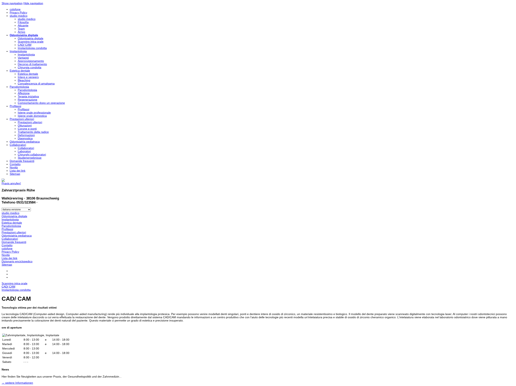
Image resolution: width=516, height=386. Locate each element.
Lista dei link (17, 170)
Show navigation (12, 3)
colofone (15, 9)
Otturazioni (25, 125)
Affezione (24, 93)
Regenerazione (27, 99)
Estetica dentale (20, 70)
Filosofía (23, 22)
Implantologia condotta (32, 48)
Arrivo (21, 31)
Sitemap (15, 173)
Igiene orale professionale (34, 112)
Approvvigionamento (31, 61)
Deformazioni (26, 135)
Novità (14, 167)
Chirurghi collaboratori (32, 154)
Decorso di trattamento (32, 64)
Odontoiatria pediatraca (25, 141)
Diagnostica (25, 138)
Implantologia (18, 51)
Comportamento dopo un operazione (41, 102)
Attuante (23, 25)
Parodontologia (19, 86)
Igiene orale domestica (32, 115)
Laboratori (24, 151)
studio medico (18, 15)
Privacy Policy (18, 12)
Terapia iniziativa (28, 96)
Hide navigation (33, 3)
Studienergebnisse (30, 157)
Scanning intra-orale (31, 41)
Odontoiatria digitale (24, 35)
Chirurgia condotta (29, 67)
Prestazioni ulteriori (22, 119)
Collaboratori (18, 144)
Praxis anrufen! (11, 183)
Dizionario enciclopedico (17, 261)
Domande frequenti (22, 161)
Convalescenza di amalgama (36, 83)
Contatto (15, 164)
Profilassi (15, 106)
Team (21, 28)
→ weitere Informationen (17, 382)
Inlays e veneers (28, 77)
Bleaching (24, 80)
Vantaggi (23, 57)
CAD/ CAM (24, 44)
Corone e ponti (27, 128)
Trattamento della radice (33, 132)
